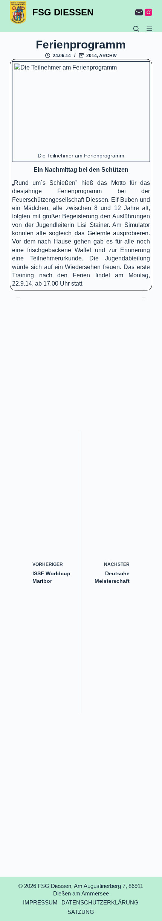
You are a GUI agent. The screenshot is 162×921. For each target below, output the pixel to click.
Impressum (40, 902)
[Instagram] (148, 12)
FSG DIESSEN (62, 12)
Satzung (80, 912)
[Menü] (149, 29)
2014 (91, 55)
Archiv (108, 55)
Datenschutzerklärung (100, 902)
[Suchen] (136, 29)
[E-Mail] (139, 12)
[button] (81, 108)
